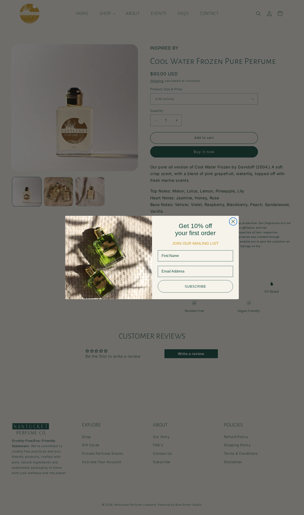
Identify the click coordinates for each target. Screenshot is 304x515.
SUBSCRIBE (195, 286)
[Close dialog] (233, 221)
